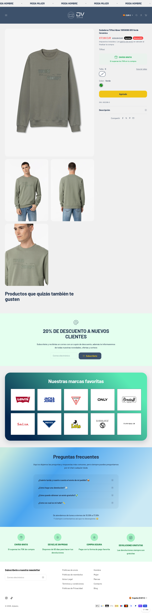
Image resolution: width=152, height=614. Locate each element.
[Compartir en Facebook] (122, 118)
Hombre (97, 570)
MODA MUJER (11, 3)
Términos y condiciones (73, 583)
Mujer (96, 574)
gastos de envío (126, 41)
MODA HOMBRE (43, 3)
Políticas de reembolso (72, 574)
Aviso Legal (67, 579)
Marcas (97, 579)
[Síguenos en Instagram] (6, 598)
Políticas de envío (70, 570)
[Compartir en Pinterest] (130, 118)
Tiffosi (102, 49)
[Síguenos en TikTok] (11, 598)
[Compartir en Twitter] (126, 118)
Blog (96, 588)
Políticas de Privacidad (72, 588)
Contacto (98, 583)
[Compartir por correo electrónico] (133, 118)
